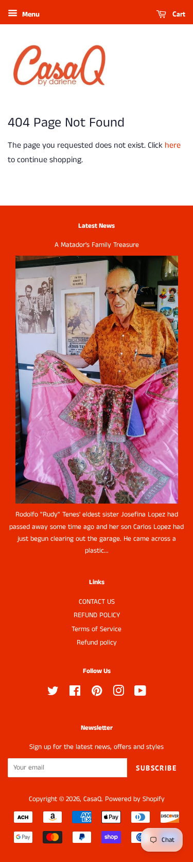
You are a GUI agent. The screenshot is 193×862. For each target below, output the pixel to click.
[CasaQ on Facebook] (75, 693)
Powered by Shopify (135, 799)
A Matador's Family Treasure (97, 245)
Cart (177, 14)
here (173, 145)
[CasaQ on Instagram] (118, 693)
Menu (30, 14)
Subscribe (156, 768)
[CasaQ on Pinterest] (96, 693)
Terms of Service (96, 629)
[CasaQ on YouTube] (140, 693)
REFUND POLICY (97, 615)
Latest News (96, 226)
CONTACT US (97, 602)
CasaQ (92, 799)
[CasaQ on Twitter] (53, 693)
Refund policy (97, 643)
